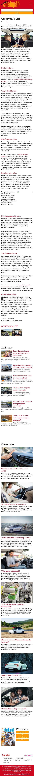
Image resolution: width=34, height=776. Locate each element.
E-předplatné (7, 760)
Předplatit (22, 732)
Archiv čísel (22, 739)
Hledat (17, 13)
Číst (22, 734)
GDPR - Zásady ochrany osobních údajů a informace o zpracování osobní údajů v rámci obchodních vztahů (17, 773)
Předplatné (19, 758)
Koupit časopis (22, 737)
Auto (7, 22)
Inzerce (17, 760)
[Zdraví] (28, 755)
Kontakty (27, 760)
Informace (6, 762)
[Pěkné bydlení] (5, 755)
